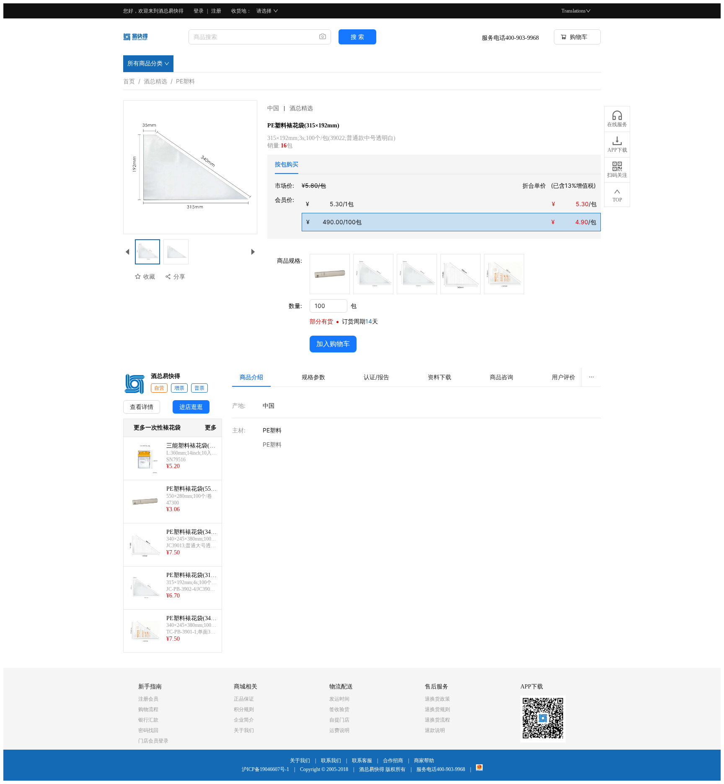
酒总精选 (155, 80)
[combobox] (251, 36)
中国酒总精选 (290, 108)
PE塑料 (185, 80)
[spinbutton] (328, 306)
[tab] (286, 164)
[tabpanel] (438, 206)
